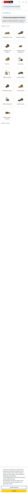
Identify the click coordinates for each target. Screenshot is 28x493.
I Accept (14, 491)
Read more (21, 21)
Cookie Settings (14, 487)
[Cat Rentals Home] (8, 2)
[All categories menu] (2, 2)
